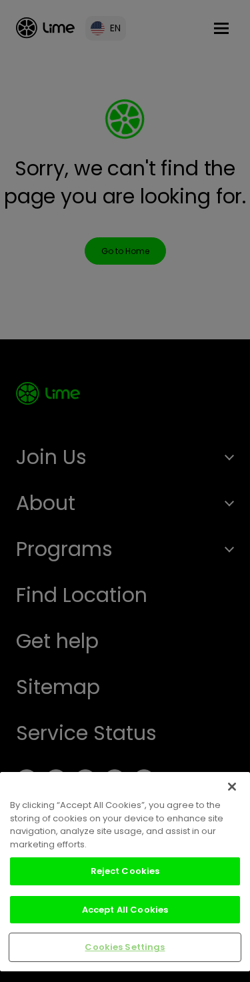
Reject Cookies (125, 871)
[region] (125, 871)
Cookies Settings (125, 947)
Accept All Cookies (125, 909)
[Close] (232, 786)
